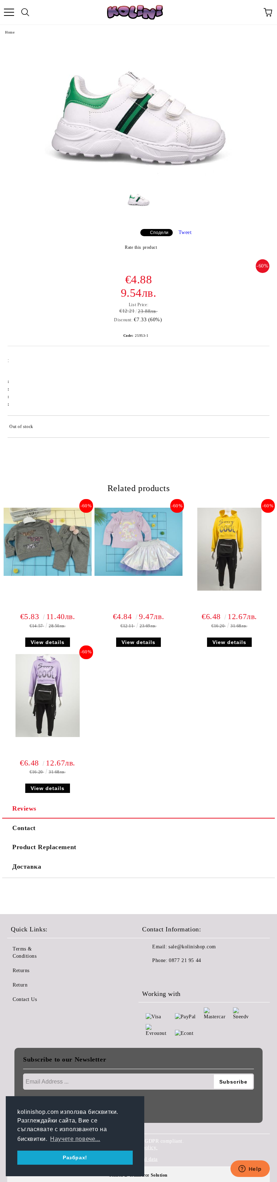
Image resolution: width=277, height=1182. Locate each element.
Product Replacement (44, 847)
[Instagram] (167, 975)
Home (9, 32)
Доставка (26, 866)
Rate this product (141, 247)
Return (20, 985)
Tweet (185, 232)
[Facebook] (151, 975)
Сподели (159, 232)
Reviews (24, 808)
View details (48, 642)
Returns (21, 970)
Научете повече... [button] (75, 1139)
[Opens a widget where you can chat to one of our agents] (250, 1169)
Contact (24, 828)
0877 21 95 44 (185, 960)
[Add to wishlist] (259, 427)
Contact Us (25, 999)
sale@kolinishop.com (192, 946)
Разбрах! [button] (75, 1157)
